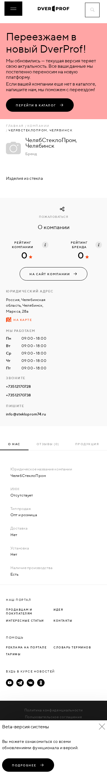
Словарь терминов (72, 647)
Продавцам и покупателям (19, 611)
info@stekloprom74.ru (26, 414)
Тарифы (13, 654)
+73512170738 (18, 395)
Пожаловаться (53, 216)
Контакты (63, 620)
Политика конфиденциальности (53, 710)
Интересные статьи (25, 620)
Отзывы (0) (48, 444)
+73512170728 (18, 386)
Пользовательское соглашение (53, 717)
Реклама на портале (26, 647)
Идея (58, 609)
